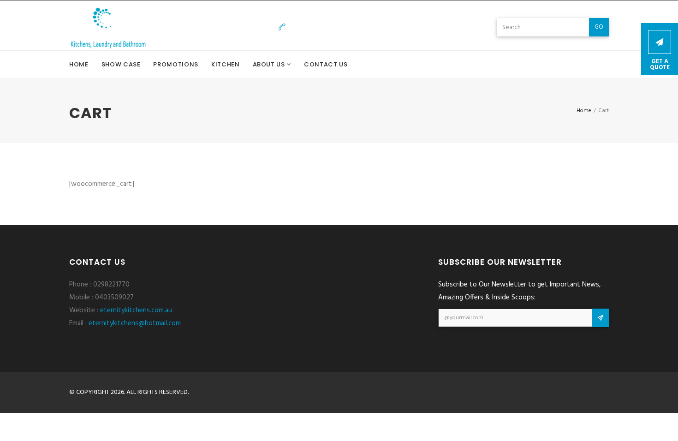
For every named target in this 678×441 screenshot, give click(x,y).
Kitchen (225, 64)
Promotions (175, 64)
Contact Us (326, 64)
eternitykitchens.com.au (136, 310)
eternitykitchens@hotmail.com (437, 27)
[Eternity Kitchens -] (108, 27)
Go (599, 27)
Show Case (121, 64)
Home (79, 64)
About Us (270, 64)
